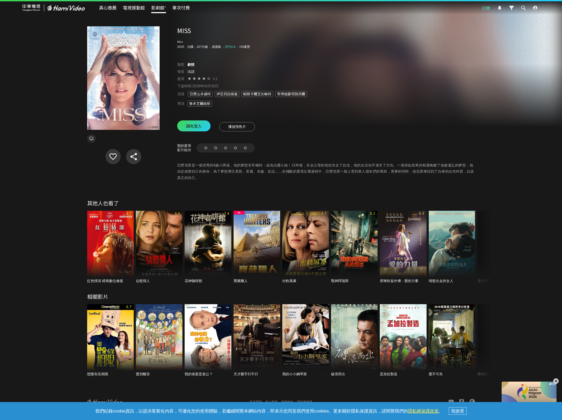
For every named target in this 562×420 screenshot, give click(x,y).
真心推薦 (108, 7)
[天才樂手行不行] (257, 340)
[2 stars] (216, 147)
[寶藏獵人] (257, 247)
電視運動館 (134, 7)
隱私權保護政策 (423, 411)
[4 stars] (235, 147)
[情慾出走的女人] (452, 247)
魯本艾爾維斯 (199, 103)
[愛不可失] (452, 340)
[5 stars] (245, 147)
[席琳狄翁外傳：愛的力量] (403, 247)
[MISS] (113, 156)
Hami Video (53, 7)
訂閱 (486, 8)
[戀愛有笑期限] (110, 340)
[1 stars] (206, 147)
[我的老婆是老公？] (208, 340)
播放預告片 (237, 127)
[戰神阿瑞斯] (354, 247)
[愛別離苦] (159, 340)
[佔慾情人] (159, 247)
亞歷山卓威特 (200, 94)
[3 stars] (226, 147)
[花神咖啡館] (208, 247)
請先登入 (194, 126)
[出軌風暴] (305, 247)
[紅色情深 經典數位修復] (110, 247)
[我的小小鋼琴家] (305, 340)
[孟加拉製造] (403, 340)
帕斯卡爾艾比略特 (257, 94)
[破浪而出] (354, 340)
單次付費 (181, 7)
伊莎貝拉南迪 (227, 94)
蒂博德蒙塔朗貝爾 (291, 94)
